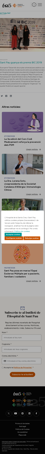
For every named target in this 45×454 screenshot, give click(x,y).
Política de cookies (22, 231)
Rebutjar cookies (32, 238)
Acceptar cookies (13, 234)
